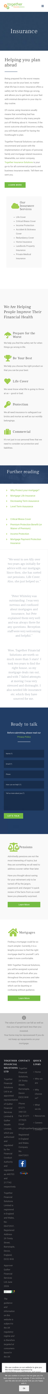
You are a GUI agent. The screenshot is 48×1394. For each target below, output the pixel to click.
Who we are (38, 1080)
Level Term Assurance (21, 506)
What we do (38, 1107)
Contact (38, 1129)
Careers (38, 1122)
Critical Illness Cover (20, 519)
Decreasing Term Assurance (24, 501)
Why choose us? (38, 1093)
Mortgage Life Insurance (22, 495)
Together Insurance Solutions (19, 162)
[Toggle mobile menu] (42, 6)
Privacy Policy (24, 737)
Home (38, 1072)
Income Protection (19, 533)
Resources (39, 1116)
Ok (24, 1388)
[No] (45, 1383)
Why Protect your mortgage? (24, 490)
